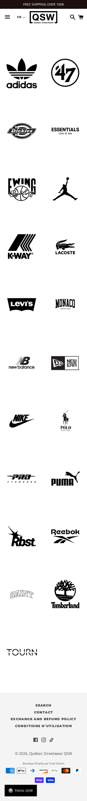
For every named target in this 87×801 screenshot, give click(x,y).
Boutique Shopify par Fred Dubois (43, 763)
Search (43, 705)
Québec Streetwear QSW (50, 753)
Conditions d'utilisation (43, 726)
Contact (43, 712)
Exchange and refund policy (43, 719)
